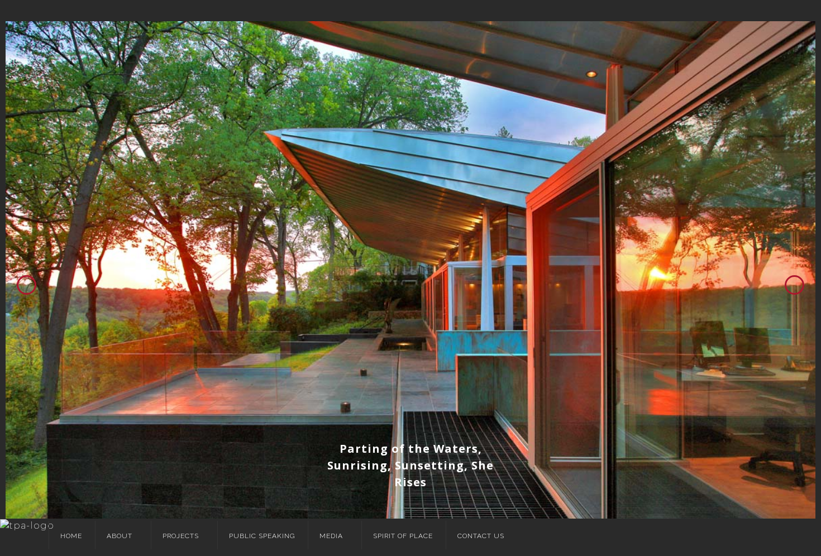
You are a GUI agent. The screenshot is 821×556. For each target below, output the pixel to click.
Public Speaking (262, 536)
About (119, 536)
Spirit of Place (403, 536)
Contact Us (480, 536)
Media (331, 536)
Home (71, 536)
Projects (181, 536)
